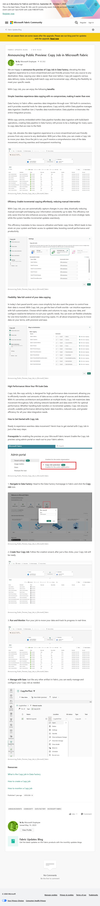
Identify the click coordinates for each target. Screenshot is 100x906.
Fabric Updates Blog (14, 30)
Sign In (91, 22)
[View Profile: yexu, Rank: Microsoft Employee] (11, 63)
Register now (8, 13)
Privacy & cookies (67, 895)
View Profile (27, 830)
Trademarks (93, 895)
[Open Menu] (93, 30)
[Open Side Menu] (7, 23)
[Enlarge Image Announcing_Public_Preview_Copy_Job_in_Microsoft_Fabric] (50, 169)
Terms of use (81, 895)
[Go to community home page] (26, 22)
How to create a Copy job (19, 781)
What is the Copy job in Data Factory (24, 774)
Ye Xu (18, 61)
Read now (54, 38)
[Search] (76, 22)
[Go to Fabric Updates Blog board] (13, 841)
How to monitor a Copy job (20, 788)
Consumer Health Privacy (36, 900)
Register (83, 22)
